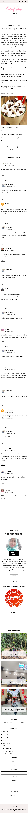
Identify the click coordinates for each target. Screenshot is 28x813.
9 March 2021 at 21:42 (9, 291)
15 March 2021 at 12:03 (10, 473)
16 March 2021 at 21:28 (10, 492)
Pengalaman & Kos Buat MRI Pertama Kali (14, 681)
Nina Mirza (8, 448)
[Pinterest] (25, 1)
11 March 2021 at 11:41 (10, 186)
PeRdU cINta (8, 248)
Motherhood (14, 769)
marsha (7, 203)
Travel (14, 765)
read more (14, 575)
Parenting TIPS (14, 795)
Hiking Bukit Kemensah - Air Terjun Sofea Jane (14, 653)
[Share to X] (13, 147)
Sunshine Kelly (9, 471)
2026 (5, 732)
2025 (5, 735)
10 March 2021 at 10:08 (10, 331)
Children (14, 762)
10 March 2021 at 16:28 (10, 412)
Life (14, 773)
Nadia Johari (8, 490)
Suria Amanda (9, 410)
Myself (14, 780)
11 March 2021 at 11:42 (10, 433)
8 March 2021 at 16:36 (9, 165)
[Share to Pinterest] (17, 147)
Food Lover (6, 28)
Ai (5, 367)
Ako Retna (8, 289)
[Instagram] (22, 1)
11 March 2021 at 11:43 (10, 393)
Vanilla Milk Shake (14, 25)
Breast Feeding (14, 791)
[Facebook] (19, 1)
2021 (5, 746)
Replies (6, 180)
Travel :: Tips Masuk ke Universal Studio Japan (14, 709)
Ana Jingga (8, 163)
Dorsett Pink (8, 809)
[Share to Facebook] (15, 147)
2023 (5, 740)
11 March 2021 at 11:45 (10, 229)
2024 (5, 737)
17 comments (15, 150)
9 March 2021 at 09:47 (9, 206)
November (8, 751)
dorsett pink (9, 184)
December (8, 748)
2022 (5, 743)
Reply (3, 175)
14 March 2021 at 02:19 (10, 450)
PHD (14, 784)
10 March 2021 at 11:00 (10, 369)
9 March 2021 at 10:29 (9, 250)
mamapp (7, 329)
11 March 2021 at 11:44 (10, 314)
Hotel (14, 787)
